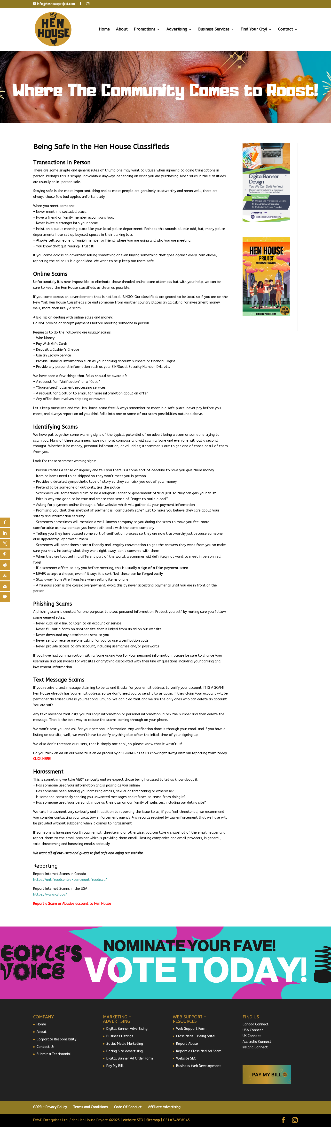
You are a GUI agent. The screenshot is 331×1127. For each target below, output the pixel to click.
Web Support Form (191, 1029)
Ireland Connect (255, 1047)
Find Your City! (254, 29)
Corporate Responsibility (56, 1039)
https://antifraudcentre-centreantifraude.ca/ (70, 880)
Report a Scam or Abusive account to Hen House (72, 904)
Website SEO (186, 1058)
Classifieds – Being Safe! (195, 1036)
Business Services (213, 29)
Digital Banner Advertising (127, 1029)
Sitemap (153, 1120)
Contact (285, 29)
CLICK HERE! (42, 759)
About (122, 29)
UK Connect (252, 1036)
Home (104, 29)
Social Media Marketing (124, 1044)
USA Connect (253, 1030)
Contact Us (46, 1047)
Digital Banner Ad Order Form (129, 1058)
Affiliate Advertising (164, 1107)
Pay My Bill (115, 1066)
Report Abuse (187, 1044)
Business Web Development (198, 1066)
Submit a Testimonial (54, 1054)
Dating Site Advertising (124, 1051)
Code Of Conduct (128, 1107)
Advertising (176, 29)
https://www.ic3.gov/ (50, 894)
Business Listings (119, 1036)
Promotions (144, 29)
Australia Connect (257, 1042)
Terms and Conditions (90, 1107)
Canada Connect (256, 1024)
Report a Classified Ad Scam (198, 1051)
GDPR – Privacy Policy (50, 1107)
